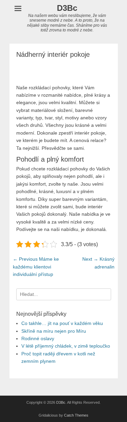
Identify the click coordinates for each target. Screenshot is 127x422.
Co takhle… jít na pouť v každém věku (62, 323)
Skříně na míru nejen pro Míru (53, 331)
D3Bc (67, 8)
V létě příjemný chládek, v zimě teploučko (65, 346)
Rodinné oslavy (37, 338)
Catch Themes (76, 415)
